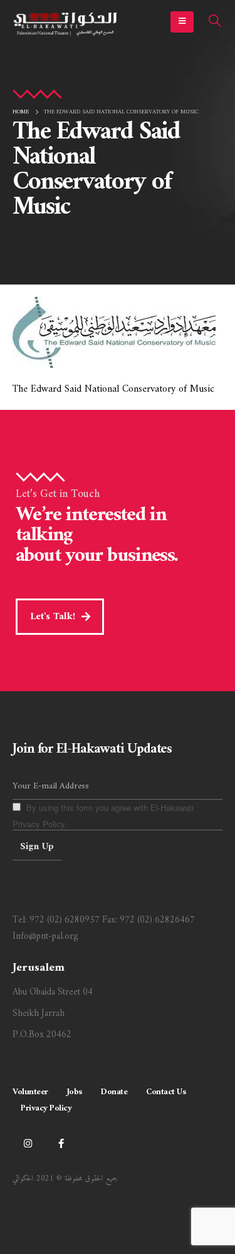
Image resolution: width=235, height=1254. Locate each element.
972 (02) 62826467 (157, 920)
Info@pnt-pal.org (45, 936)
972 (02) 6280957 (64, 920)
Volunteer (30, 1092)
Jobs (74, 1092)
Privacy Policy (46, 1108)
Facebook (61, 1143)
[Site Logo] (66, 22)
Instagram (28, 1143)
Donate (114, 1092)
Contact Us (165, 1092)
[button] (182, 22)
